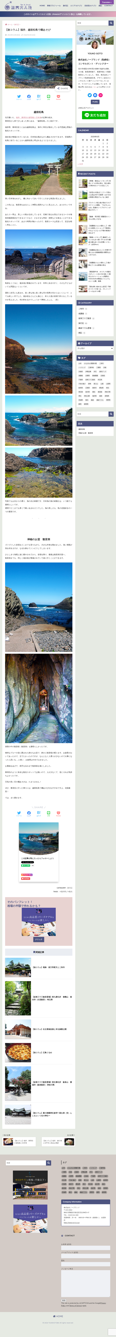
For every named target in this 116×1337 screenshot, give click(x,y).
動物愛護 (95, 375)
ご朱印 (83, 309)
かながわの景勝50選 (90, 363)
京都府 (81, 371)
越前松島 (82, 429)
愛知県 (101, 388)
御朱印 (94, 388)
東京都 (81, 392)
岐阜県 (81, 388)
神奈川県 (107, 392)
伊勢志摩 (88, 371)
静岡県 (86, 404)
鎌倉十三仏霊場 (86, 328)
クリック (38, 939)
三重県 (99, 367)
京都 (104, 367)
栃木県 (88, 392)
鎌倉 (92, 400)
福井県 (63, 891)
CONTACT (108, 6)
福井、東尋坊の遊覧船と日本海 (28, 117)
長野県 (108, 400)
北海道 (103, 375)
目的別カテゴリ (90, 6)
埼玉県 (100, 379)
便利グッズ (102, 371)
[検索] (111, 23)
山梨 (102, 384)
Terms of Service (75, 1306)
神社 (80, 396)
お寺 (80, 363)
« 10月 (80, 164)
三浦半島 (91, 367)
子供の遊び (82, 384)
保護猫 (83, 314)
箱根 (100, 396)
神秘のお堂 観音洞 (86, 433)
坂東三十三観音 (86, 318)
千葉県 (81, 379)
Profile (95, 102)
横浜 (93, 392)
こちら (94, 87)
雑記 (100, 6)
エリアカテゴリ (76, 6)
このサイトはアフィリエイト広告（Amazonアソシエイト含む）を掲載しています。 (58, 14)
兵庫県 (88, 375)
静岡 (80, 404)
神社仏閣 (87, 396)
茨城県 (81, 400)
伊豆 (95, 371)
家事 (89, 384)
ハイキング (82, 367)
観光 (70, 891)
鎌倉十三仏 (100, 400)
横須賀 (100, 392)
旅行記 (65, 6)
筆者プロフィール (54, 6)
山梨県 (108, 384)
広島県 (88, 388)
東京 (107, 388)
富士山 (96, 384)
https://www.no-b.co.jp (72, 1223)
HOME (42, 6)
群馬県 (107, 396)
